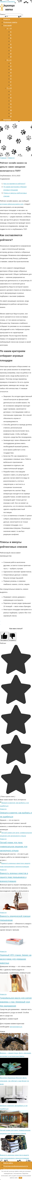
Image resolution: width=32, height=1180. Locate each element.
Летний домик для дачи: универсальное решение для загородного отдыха (13, 846)
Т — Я (9, 88)
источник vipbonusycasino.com (11, 204)
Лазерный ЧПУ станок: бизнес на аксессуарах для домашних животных (15, 959)
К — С (9, 60)
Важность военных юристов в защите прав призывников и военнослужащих (14, 877)
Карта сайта (8, 1163)
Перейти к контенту (7, 1)
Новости (6, 19)
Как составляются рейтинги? (14, 184)
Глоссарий (7, 25)
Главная (3, 158)
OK (20, 1177)
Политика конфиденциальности (15, 1166)
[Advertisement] (16, 139)
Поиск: (2, 14)
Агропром (7, 119)
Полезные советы (10, 22)
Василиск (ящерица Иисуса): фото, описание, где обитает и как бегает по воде (14, 1081)
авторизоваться (16, 1027)
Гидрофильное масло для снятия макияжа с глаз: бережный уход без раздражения (16, 1002)
